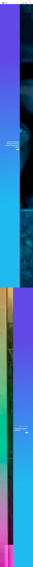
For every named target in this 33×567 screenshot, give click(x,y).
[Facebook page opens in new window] (26, 0)
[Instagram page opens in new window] (29, 0)
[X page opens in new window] (27, 0)
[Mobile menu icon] (30, 3)
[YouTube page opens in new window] (30, 0)
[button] (18, 1)
